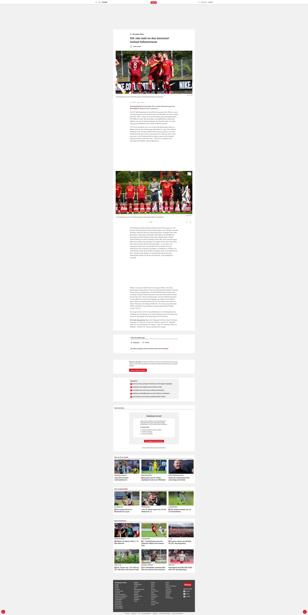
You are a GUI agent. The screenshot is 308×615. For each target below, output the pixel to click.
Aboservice (168, 587)
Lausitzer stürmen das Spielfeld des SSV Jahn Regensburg (180, 542)
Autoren (117, 584)
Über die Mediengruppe (120, 594)
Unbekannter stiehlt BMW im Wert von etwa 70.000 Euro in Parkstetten (151, 393)
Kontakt (116, 586)
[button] (186, 222)
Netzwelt (153, 604)
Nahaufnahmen (154, 596)
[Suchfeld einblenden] (99, 2)
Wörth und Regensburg (139, 589)
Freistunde (153, 594)
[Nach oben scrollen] (305, 611)
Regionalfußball (124, 489)
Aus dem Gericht (154, 591)
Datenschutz (134, 613)
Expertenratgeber (119, 606)
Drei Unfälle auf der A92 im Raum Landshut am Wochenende (148, 390)
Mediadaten (155, 613)
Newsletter (117, 589)
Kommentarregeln (119, 591)
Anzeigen (168, 594)
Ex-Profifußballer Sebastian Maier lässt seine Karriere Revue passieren (153, 569)
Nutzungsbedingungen (146, 613)
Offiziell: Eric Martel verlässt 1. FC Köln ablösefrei (126, 542)
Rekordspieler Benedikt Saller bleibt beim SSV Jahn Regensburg (180, 569)
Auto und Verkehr (155, 603)
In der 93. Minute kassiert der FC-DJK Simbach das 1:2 (153, 511)
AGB (139, 613)
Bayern (152, 584)
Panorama (153, 601)
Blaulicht (153, 586)
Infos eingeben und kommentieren (154, 441)
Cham (135, 587)
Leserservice (168, 589)
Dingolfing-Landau (138, 596)
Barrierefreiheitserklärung (164, 613)
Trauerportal (168, 592)
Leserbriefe (117, 592)
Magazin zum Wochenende (121, 596)
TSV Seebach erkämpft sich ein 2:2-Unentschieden (180, 511)
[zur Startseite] (188, 584)
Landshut (136, 586)
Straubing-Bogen (137, 584)
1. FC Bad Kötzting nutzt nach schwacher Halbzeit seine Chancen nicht (152, 543)
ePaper (167, 584)
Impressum (127, 613)
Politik (152, 592)
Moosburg (136, 597)
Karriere (117, 587)
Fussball (104, 2)
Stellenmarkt (168, 591)
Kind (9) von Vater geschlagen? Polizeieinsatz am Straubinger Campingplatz (152, 384)
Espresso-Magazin (119, 608)
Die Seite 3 (153, 589)
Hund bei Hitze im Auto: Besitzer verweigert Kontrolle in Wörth (149, 396)
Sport (152, 587)
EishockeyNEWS (118, 599)
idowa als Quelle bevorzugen (137, 370)
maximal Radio (118, 601)
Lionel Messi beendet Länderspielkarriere (121, 479)
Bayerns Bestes (118, 604)
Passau (135, 601)
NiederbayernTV (118, 603)
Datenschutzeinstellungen (177, 613)
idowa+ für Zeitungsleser (171, 586)
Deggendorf (136, 599)
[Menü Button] (96, 2)
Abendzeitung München (120, 597)
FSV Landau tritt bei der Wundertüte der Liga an (123, 511)
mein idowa (165, 348)
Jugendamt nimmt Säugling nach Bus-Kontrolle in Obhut (147, 387)
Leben (152, 599)
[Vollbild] (189, 173)
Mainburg (136, 594)
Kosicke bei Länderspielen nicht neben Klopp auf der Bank (179, 479)
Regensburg (138, 106)
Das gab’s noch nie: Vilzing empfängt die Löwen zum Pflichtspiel (153, 479)
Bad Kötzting (137, 591)
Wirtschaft (153, 597)
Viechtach (136, 592)
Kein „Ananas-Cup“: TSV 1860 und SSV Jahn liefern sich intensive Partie (126, 569)
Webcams (168, 596)
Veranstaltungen (169, 597)
